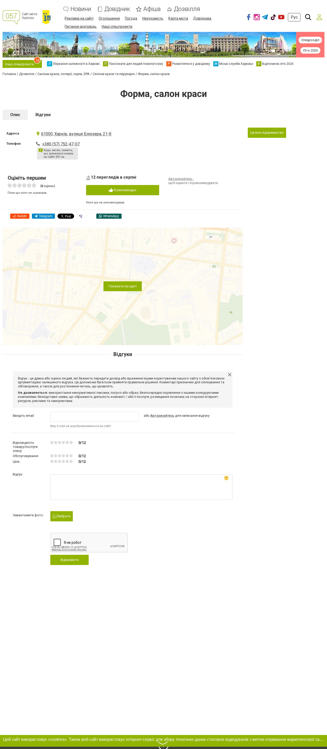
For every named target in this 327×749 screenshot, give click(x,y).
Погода (131, 18)
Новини (81, 9)
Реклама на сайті (79, 18)
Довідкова (202, 18)
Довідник (117, 9)
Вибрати (64, 516)
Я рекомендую (124, 190)
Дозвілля (187, 9)
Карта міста (178, 18)
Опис (15, 114)
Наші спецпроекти (117, 26)
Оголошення (109, 18)
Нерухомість (152, 18)
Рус (294, 17)
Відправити (69, 560)
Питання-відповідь (81, 26)
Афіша (152, 9)
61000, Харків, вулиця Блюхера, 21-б (76, 133)
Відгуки (43, 114)
